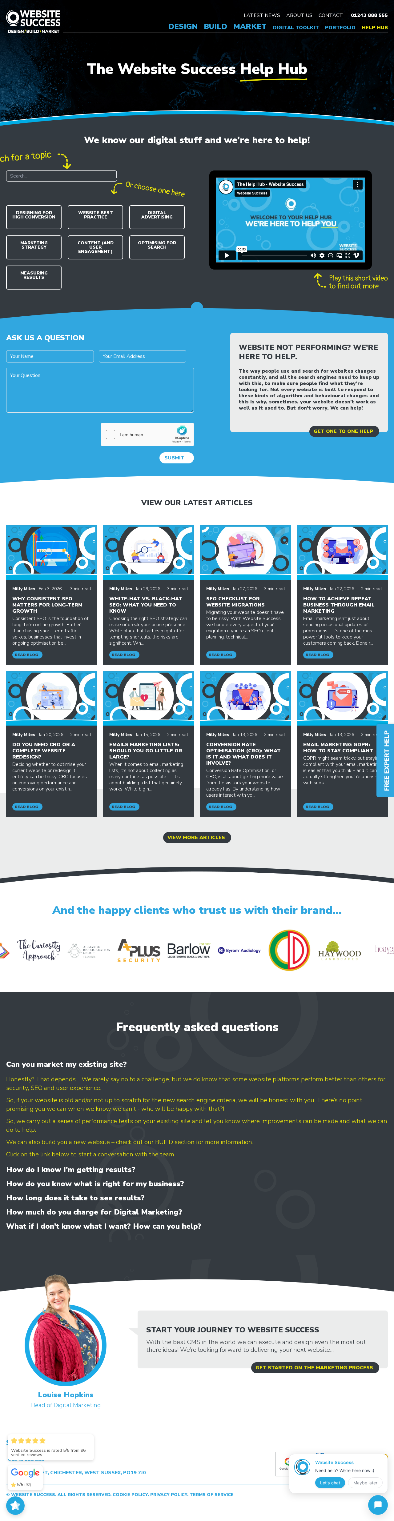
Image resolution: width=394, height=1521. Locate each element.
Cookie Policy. (131, 1495)
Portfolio (340, 27)
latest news (262, 15)
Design (183, 26)
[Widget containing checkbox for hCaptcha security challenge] (147, 434)
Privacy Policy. (170, 1495)
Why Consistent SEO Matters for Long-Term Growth (47, 604)
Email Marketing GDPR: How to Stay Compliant (338, 747)
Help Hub (375, 27)
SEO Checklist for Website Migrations (235, 601)
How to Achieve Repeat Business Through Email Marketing (339, 604)
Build (215, 26)
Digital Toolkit (296, 27)
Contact (331, 15)
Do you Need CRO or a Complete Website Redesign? (43, 750)
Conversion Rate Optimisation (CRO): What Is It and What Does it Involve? (243, 754)
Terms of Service (212, 1495)
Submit (174, 457)
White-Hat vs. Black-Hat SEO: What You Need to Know (145, 604)
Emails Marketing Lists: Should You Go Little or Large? (145, 750)
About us (299, 15)
